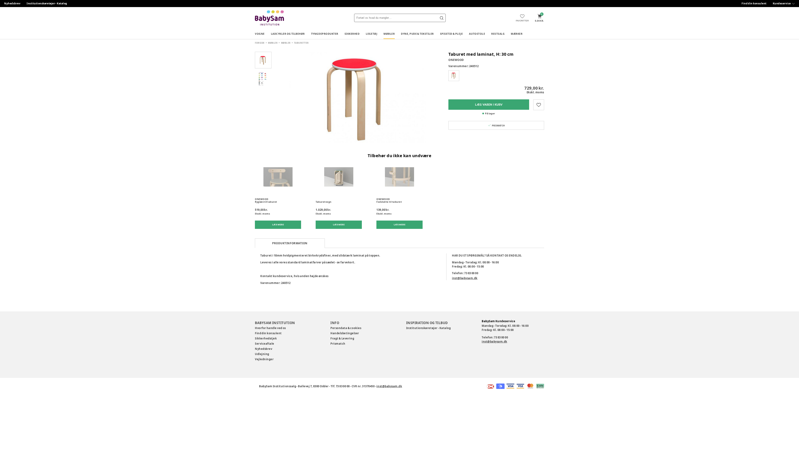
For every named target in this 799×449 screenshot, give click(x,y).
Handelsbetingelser (344, 333)
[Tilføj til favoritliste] (538, 104)
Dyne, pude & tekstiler (417, 34)
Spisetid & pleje (451, 34)
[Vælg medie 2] (263, 78)
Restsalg (498, 34)
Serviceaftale (264, 343)
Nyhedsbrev (12, 3)
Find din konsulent (754, 3)
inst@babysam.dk (465, 278)
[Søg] (441, 18)
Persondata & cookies (345, 328)
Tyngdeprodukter (324, 34)
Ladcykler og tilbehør (288, 34)
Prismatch (337, 343)
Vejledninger (264, 359)
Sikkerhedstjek (266, 338)
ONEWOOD (456, 60)
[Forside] (269, 18)
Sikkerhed (352, 34)
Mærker (516, 34)
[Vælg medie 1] (263, 60)
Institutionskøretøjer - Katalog (47, 3)
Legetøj (371, 34)
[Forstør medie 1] (358, 97)
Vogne (260, 34)
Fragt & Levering (342, 338)
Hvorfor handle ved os (270, 328)
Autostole (477, 34)
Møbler (389, 34)
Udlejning (262, 354)
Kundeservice (782, 3)
